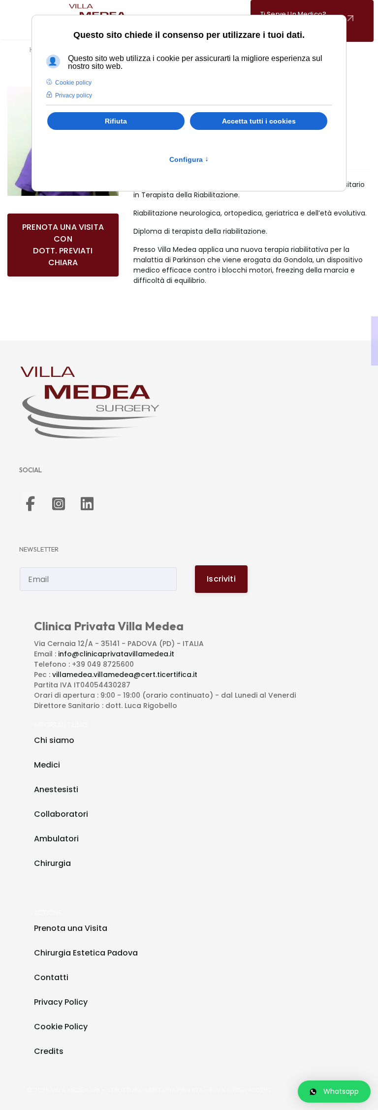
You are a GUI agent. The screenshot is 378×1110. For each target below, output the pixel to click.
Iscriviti (221, 579)
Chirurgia (52, 863)
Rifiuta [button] (116, 121)
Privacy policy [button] (73, 95)
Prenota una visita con (63, 244)
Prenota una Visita (70, 928)
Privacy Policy (61, 1002)
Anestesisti (56, 789)
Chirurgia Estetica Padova (86, 952)
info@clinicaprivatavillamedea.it (116, 654)
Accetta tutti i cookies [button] (259, 121)
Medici (47, 765)
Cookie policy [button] (73, 82)
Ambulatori (56, 838)
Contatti (51, 977)
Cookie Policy (61, 1026)
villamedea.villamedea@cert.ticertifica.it (124, 674)
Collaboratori (61, 814)
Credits (48, 1051)
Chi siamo (54, 740)
